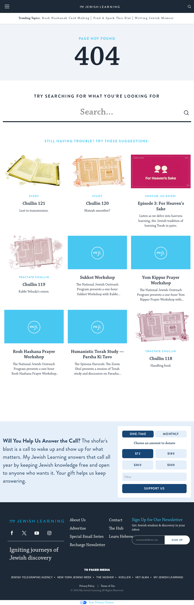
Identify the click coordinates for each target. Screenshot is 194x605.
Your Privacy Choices (101, 602)
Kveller (125, 577)
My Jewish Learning (168, 577)
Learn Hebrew (121, 536)
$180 (171, 453)
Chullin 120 (97, 203)
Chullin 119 (34, 284)
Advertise (78, 528)
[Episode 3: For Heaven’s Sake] (161, 171)
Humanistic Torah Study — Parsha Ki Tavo (97, 354)
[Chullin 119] (34, 252)
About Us (78, 520)
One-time (138, 434)
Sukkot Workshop (97, 277)
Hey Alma (142, 577)
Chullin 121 (34, 203)
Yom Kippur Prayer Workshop (160, 280)
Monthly (171, 434)
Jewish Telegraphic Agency (32, 577)
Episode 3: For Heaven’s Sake (161, 206)
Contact (115, 520)
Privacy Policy (86, 586)
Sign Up (177, 540)
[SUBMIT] (186, 114)
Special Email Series (87, 536)
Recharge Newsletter (87, 545)
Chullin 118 (160, 358)
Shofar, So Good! (160, 196)
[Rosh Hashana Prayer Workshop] (34, 326)
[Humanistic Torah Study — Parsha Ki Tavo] (97, 326)
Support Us (154, 488)
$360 (138, 465)
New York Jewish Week (74, 577)
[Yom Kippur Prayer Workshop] (161, 252)
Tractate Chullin (34, 277)
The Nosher (105, 577)
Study (34, 196)
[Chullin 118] (161, 326)
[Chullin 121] (34, 171)
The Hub (116, 528)
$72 (137, 453)
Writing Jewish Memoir (154, 18)
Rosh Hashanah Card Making (65, 18)
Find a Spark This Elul (112, 18)
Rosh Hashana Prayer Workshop (34, 354)
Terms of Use (108, 586)
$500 (171, 465)
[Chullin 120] (97, 171)
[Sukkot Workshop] (97, 252)
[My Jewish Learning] (36, 524)
